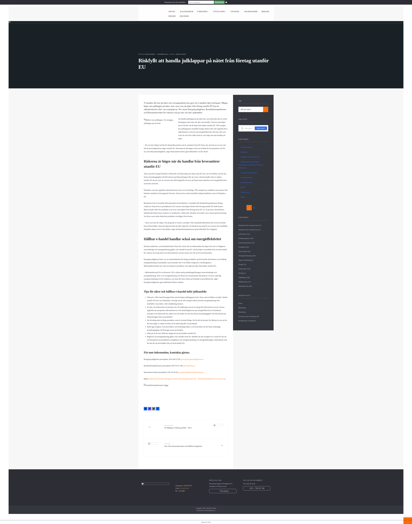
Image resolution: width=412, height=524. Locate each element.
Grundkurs (244, 152)
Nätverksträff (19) (244, 251)
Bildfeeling (242, 308)
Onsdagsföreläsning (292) (247, 256)
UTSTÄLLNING (219, 11)
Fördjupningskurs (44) (245, 238)
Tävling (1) (242, 273)
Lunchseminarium (247, 177)
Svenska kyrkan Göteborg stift (248, 316)
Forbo (240, 303)
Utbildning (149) (244, 277)
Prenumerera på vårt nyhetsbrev (175, 2)
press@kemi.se (189, 366)
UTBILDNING (202, 11)
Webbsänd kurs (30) (245, 286)
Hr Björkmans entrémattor (247, 321)
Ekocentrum (152, 9)
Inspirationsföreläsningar (249, 173)
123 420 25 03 (184, 488)
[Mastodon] (150, 409)
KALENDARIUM (186, 11)
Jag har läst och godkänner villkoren (237, 2)
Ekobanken (242, 312)
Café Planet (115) (244, 234)
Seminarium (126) (244, 269)
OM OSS (171, 11)
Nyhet (243, 197)
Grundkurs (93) (243, 247)
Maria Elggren (150, 54)
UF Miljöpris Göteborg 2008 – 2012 (178, 427)
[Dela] (158, 409)
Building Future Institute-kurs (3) (249, 230)
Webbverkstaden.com (209, 510)
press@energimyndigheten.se (192, 359)
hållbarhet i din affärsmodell (250, 157)
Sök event (261, 128)
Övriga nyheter (181, 54)
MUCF (243, 187)
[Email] (154, 409)
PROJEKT (172, 16)
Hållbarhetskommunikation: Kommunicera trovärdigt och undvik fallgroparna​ (250, 165)
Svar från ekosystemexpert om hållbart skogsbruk (183, 445)
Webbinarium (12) (244, 282)
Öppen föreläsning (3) (245, 260)
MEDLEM (265, 11)
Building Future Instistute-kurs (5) (249, 225)
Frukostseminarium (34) (246, 243)
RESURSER (184, 16)
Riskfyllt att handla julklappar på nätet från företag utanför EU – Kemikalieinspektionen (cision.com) (187, 379)
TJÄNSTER (234, 11)
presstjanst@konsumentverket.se (191, 372)
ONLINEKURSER (251, 11)
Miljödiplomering (246, 182)
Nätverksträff (245, 192)
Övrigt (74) (242, 264)
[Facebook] (146, 409)
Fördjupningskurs (246, 147)
